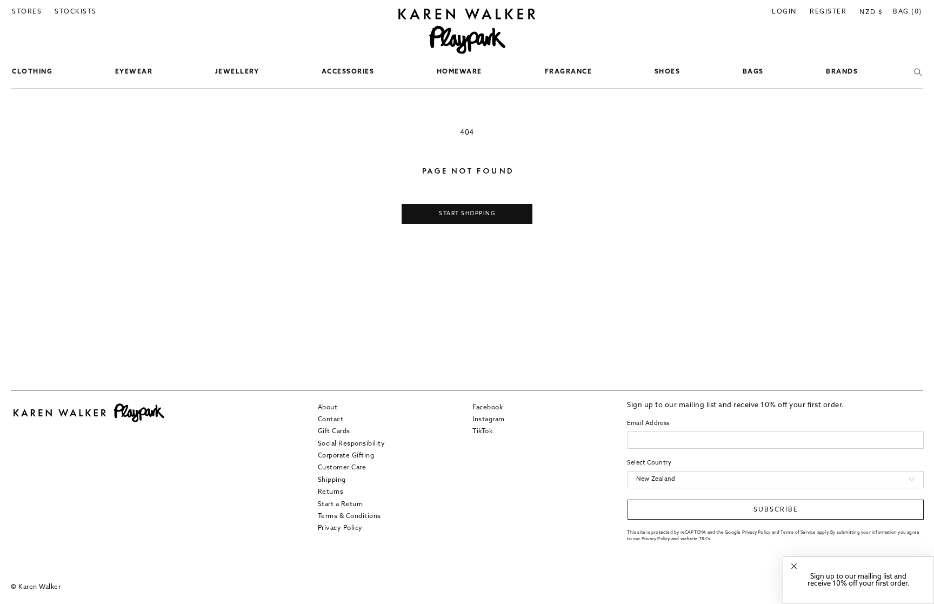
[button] (32, 72)
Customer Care (342, 467)
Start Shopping (467, 214)
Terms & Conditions (349, 516)
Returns (331, 492)
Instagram (488, 419)
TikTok (482, 431)
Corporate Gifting (346, 456)
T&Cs (704, 539)
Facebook (487, 407)
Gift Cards (334, 431)
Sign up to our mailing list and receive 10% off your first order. (859, 580)
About (328, 407)
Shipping (332, 480)
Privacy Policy (340, 528)
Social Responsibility (351, 444)
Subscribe (775, 510)
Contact (331, 419)
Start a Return (340, 504)
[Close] (794, 566)
